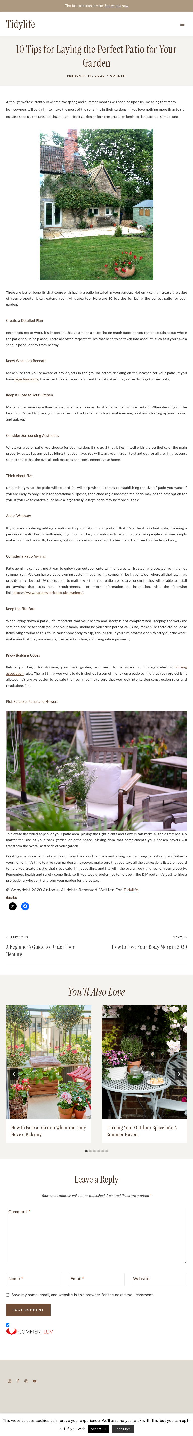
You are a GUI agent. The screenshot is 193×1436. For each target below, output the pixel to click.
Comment (19, 1211)
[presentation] (48, 1062)
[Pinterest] (26, 1381)
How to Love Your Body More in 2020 (149, 943)
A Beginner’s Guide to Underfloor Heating (40, 947)
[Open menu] (182, 24)
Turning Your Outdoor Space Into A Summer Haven (142, 1131)
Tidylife (130, 889)
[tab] (86, 1151)
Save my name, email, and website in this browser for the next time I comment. (83, 1294)
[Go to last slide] (14, 1074)
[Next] (179, 1074)
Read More (123, 1429)
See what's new (116, 6)
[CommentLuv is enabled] (96, 1331)
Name (16, 1278)
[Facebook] (18, 1381)
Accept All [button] (98, 1429)
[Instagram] (9, 1381)
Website (141, 1278)
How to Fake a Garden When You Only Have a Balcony (48, 1131)
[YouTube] (34, 1381)
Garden (118, 75)
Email (77, 1278)
